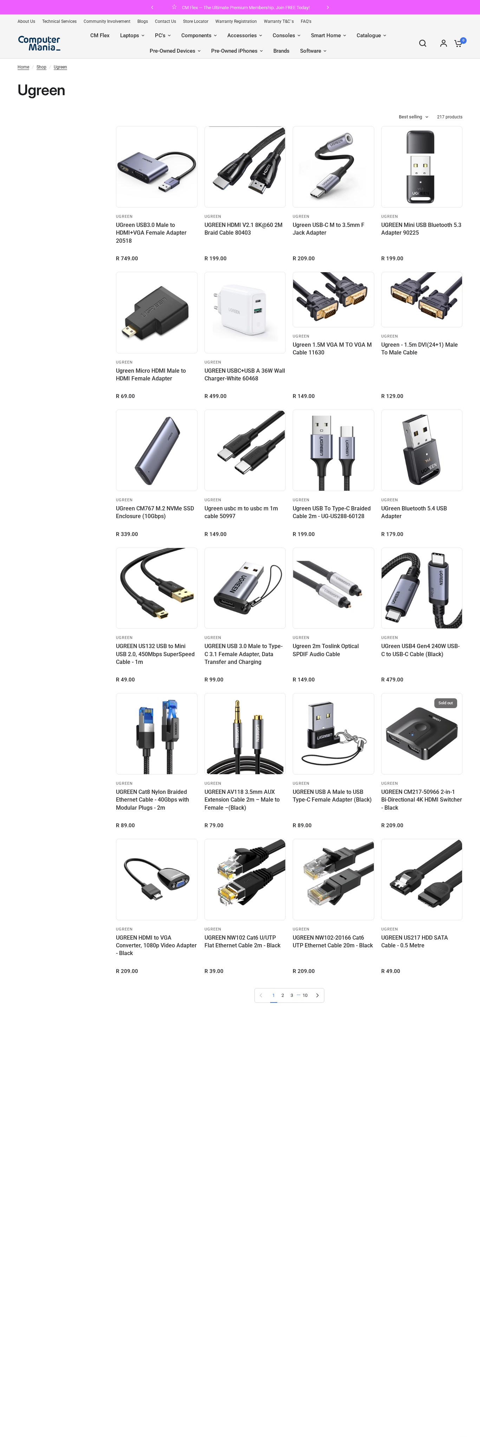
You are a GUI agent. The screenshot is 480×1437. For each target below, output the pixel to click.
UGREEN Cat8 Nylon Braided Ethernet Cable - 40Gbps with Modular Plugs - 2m (152, 800)
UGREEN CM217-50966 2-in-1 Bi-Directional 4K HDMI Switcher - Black (421, 800)
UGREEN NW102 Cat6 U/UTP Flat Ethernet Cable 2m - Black (242, 941)
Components (196, 35)
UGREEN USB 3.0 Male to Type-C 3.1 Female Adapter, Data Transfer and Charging (244, 654)
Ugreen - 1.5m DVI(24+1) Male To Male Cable (419, 348)
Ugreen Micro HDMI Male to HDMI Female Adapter (151, 374)
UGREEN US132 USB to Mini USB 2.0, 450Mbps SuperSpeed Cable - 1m (155, 654)
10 (305, 995)
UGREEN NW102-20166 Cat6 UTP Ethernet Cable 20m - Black (333, 941)
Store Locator (195, 21)
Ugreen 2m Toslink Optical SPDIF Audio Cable (326, 650)
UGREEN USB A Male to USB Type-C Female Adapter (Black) (332, 796)
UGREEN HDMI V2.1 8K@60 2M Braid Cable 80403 (244, 229)
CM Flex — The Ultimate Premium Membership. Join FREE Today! (246, 7)
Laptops (129, 35)
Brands (281, 51)
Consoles (284, 35)
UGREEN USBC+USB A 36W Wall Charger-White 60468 (245, 374)
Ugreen (60, 67)
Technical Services (59, 21)
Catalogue (369, 35)
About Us (26, 21)
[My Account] (443, 43)
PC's (160, 35)
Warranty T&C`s (279, 21)
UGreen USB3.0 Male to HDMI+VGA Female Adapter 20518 (151, 233)
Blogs (142, 21)
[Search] (423, 43)
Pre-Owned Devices (172, 51)
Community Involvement (107, 21)
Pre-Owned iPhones (234, 51)
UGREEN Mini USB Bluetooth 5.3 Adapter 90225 (421, 229)
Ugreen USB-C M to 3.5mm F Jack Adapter (328, 229)
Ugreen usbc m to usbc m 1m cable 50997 (241, 512)
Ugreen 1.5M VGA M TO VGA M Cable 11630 (332, 348)
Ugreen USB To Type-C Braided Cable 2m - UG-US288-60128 (332, 512)
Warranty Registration (236, 21)
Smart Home (326, 35)
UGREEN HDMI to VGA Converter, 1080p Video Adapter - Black (156, 945)
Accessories (242, 35)
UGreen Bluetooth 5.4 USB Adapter (414, 512)
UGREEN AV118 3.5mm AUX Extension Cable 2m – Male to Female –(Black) (242, 800)
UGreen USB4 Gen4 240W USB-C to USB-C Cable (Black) (420, 650)
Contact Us (165, 21)
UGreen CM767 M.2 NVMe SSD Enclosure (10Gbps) (155, 512)
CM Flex (100, 35)
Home (23, 67)
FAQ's (306, 21)
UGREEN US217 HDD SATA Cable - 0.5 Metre (414, 941)
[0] (456, 43)
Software (310, 51)
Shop (41, 67)
